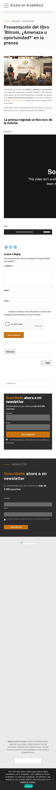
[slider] (47, 231)
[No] (52, 779)
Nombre (9, 413)
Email (7, 301)
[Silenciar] (41, 232)
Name (7, 290)
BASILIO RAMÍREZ (27, 5)
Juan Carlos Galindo (18, 100)
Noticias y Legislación (23, 21)
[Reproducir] (7, 232)
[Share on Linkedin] (15, 247)
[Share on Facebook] (6, 247)
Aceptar (28, 786)
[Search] (49, 383)
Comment (9, 266)
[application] (28, 232)
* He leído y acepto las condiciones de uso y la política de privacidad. (28, 519)
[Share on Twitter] (11, 247)
